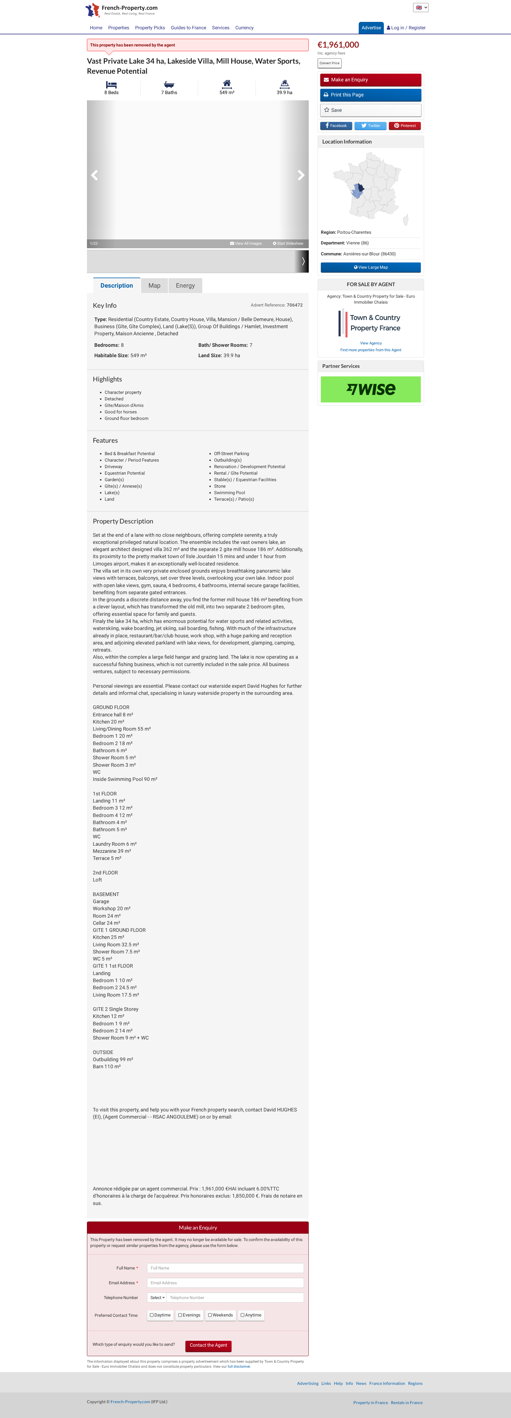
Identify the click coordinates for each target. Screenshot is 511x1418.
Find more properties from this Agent (370, 350)
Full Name (126, 1268)
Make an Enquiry (349, 80)
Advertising (307, 1383)
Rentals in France (407, 1402)
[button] (102, 174)
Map (154, 285)
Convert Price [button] (329, 63)
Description (117, 285)
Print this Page (347, 95)
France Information (387, 1383)
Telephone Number (121, 1297)
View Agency (371, 343)
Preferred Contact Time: (116, 1315)
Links (326, 1383)
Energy (185, 285)
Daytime (162, 1315)
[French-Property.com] (120, 11)
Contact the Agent (208, 1345)
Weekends (223, 1315)
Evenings (191, 1315)
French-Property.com (130, 1401)
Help (338, 1383)
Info (349, 1383)
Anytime (253, 1315)
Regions (415, 1383)
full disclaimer (239, 1366)
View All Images (248, 243)
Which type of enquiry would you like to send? (134, 1344)
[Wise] (371, 389)
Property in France (370, 1402)
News (361, 1383)
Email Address (122, 1282)
